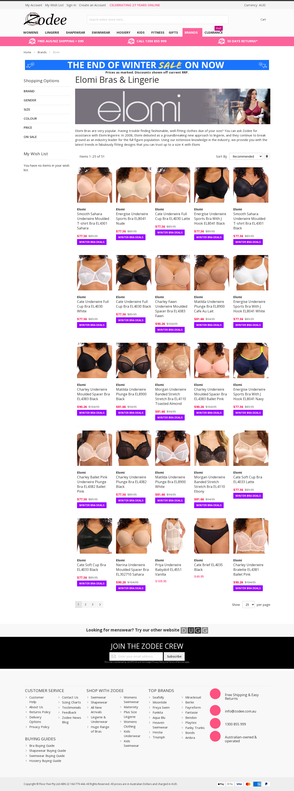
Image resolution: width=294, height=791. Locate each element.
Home (28, 52)
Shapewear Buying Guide (47, 750)
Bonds (190, 732)
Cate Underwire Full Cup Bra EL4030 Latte (172, 216)
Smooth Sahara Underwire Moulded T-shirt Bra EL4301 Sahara (93, 220)
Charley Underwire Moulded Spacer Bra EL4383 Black (93, 394)
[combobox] (157, 19)
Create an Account (92, 5)
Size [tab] (27, 109)
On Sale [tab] (30, 137)
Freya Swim (161, 707)
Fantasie (191, 712)
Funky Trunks (195, 727)
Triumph (159, 737)
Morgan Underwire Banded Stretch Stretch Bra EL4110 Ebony (209, 484)
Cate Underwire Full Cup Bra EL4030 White (93, 306)
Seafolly (158, 697)
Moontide (160, 702)
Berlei (189, 702)
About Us (36, 707)
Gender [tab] (30, 100)
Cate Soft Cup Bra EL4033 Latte (247, 479)
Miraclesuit (193, 697)
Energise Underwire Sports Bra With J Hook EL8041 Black (210, 218)
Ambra (190, 737)
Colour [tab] (30, 118)
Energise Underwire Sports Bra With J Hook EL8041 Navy (249, 394)
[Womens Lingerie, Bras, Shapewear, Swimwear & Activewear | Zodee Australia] (45, 19)
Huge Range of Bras (100, 729)
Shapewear (99, 702)
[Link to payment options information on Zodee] (243, 785)
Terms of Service (176, 662)
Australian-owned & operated (241, 739)
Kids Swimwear (131, 743)
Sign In (71, 5)
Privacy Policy (158, 662)
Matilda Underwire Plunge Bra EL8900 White (170, 482)
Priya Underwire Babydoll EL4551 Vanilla (168, 569)
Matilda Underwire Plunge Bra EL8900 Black (131, 394)
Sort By (221, 156)
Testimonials (71, 707)
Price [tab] (28, 127)
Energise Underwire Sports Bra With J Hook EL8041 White (249, 306)
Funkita (158, 712)
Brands (42, 52)
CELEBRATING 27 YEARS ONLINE (135, 5)
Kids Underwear (132, 733)
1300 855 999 (235, 724)
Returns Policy (40, 712)
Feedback (69, 712)
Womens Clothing (130, 723)
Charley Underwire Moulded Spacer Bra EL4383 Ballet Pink (210, 394)
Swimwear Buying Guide (47, 755)
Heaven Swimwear (160, 724)
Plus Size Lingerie (130, 714)
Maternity (131, 707)
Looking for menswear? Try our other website (133, 630)
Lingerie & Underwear (99, 719)
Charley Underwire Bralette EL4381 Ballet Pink (248, 569)
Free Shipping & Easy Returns (242, 696)
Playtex (191, 722)
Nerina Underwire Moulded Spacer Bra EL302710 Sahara (132, 569)
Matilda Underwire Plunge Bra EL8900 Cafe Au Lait (209, 306)
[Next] (99, 604)
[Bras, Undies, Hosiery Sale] (147, 62)
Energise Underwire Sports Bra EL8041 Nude (132, 218)
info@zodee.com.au (240, 711)
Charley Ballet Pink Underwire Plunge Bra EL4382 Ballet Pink (92, 484)
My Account (33, 5)
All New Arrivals (96, 709)
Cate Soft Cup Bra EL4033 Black (91, 567)
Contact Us (70, 697)
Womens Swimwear (131, 699)
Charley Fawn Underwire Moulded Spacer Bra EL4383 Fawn (171, 308)
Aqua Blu (159, 717)
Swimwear (98, 697)
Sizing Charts (71, 702)
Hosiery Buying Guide (45, 760)
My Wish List (54, 5)
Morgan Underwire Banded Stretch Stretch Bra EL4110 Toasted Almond (170, 396)
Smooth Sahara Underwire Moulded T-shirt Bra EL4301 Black (249, 220)
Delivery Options (35, 719)
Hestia (157, 732)
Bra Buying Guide (42, 745)
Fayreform (193, 707)
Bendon (191, 717)
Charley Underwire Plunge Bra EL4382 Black (131, 482)
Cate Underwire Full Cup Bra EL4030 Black (133, 304)
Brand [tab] (29, 91)
